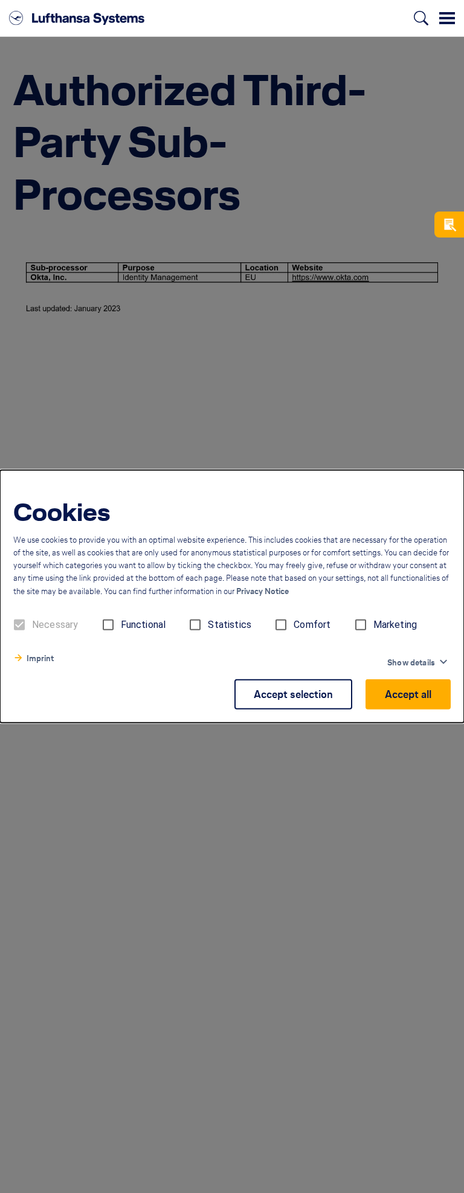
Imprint (40, 658)
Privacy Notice (262, 591)
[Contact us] (449, 225)
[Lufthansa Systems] (76, 18)
